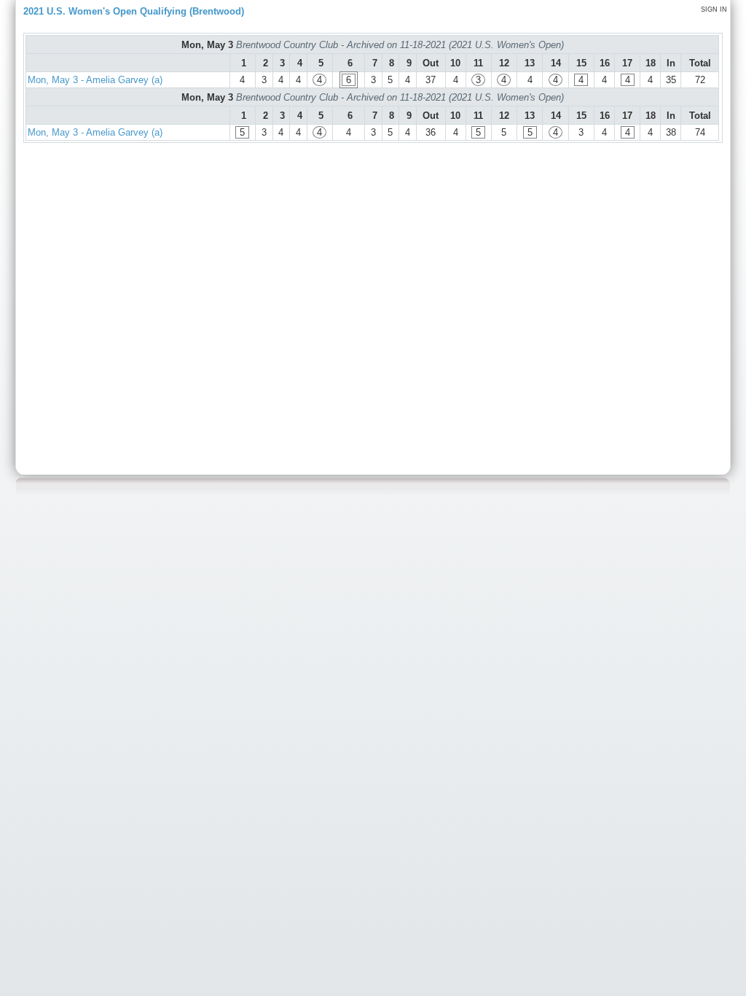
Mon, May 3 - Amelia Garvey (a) (95, 79)
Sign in (714, 9)
